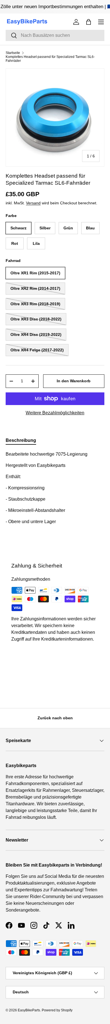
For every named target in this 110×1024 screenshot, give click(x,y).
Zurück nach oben (55, 718)
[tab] (21, 440)
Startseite (13, 53)
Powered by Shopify (57, 1010)
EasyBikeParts (29, 1010)
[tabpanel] (55, 499)
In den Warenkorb (74, 381)
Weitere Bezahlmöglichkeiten (55, 412)
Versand (33, 203)
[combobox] (55, 35)
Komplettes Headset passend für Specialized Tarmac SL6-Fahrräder (50, 59)
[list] (55, 117)
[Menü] (101, 22)
